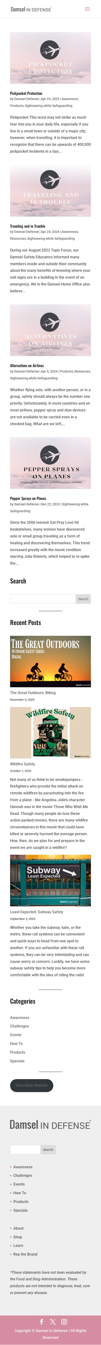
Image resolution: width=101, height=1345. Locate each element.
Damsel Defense (26, 99)
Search (48, 1150)
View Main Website (32, 1085)
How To (16, 1043)
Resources (18, 238)
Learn (18, 1245)
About (18, 1228)
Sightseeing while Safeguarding (48, 106)
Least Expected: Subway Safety (36, 912)
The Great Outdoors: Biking (33, 693)
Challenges (19, 1026)
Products (16, 106)
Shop (17, 1237)
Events (15, 1035)
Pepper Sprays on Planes (28, 498)
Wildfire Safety (22, 764)
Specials (17, 1061)
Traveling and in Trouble (27, 226)
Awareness (70, 99)
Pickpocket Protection (26, 93)
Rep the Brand (25, 1254)
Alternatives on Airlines (27, 365)
